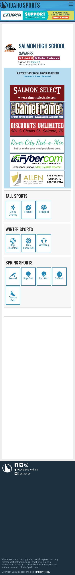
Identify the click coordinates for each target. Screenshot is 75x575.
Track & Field (13, 299)
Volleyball (44, 211)
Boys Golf (28, 278)
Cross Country (13, 213)
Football (28, 211)
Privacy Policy (43, 572)
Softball (59, 278)
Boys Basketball (13, 246)
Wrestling (44, 245)
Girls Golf (44, 278)
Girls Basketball (28, 246)
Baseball (13, 278)
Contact (34, 62)
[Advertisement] (39, 30)
